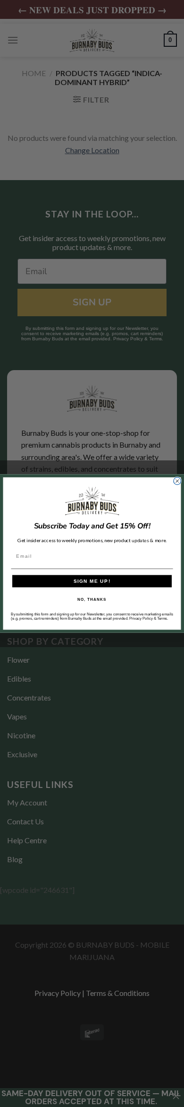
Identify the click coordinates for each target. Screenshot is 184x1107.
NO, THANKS (92, 599)
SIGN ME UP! (92, 581)
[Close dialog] (177, 481)
